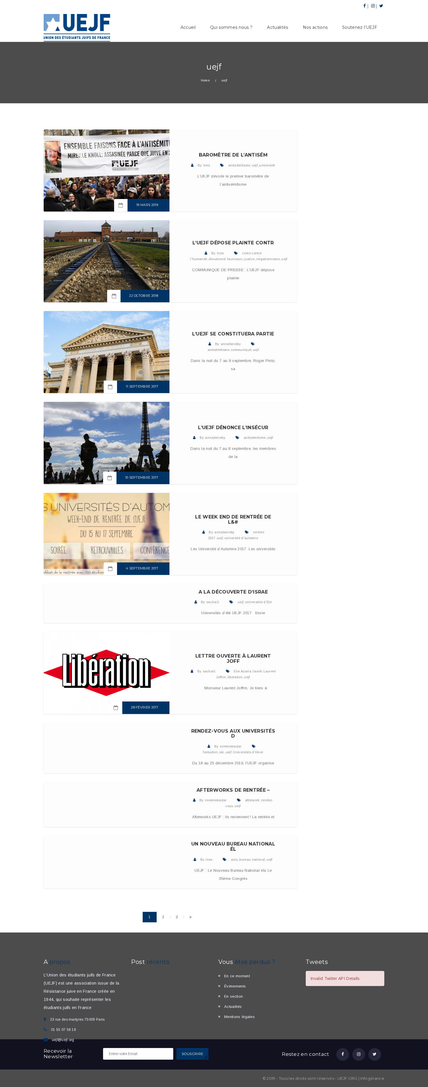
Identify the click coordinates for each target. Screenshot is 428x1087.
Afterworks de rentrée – (233, 790)
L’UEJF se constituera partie (233, 334)
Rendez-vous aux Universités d (233, 733)
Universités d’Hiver (248, 752)
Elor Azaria (242, 671)
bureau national (252, 859)
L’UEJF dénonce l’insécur (233, 427)
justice (249, 259)
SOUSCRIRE (193, 1054)
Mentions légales (239, 1017)
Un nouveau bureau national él (233, 846)
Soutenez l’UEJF (359, 27)
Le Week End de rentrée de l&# (233, 519)
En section (233, 996)
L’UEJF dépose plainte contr (233, 243)
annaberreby (231, 344)
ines (206, 165)
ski (221, 752)
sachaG (212, 602)
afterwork (252, 800)
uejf (255, 165)
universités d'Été (258, 602)
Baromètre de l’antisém (233, 155)
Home (205, 80)
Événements (235, 986)
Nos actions (315, 27)
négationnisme (268, 259)
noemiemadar (231, 746)
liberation (235, 677)
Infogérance (372, 1078)
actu (234, 859)
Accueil (188, 27)
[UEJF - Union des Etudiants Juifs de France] (77, 27)
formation (210, 752)
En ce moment (237, 976)
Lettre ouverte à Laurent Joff (233, 658)
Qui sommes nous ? (231, 27)
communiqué (241, 349)
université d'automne (241, 538)
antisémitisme (239, 165)
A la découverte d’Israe (233, 592)
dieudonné (217, 259)
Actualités (277, 27)
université (267, 165)
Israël (257, 671)
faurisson (235, 259)
